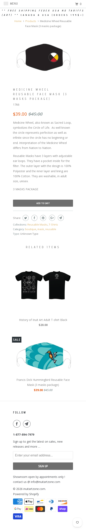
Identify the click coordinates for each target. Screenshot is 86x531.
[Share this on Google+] (51, 218)
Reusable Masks (37, 224)
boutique (30, 229)
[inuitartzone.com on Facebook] (17, 424)
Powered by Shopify (26, 494)
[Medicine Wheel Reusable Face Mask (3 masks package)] (43, 56)
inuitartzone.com (34, 489)
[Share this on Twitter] (25, 218)
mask (40, 229)
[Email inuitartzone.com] (27, 424)
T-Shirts (53, 224)
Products (30, 21)
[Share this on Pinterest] (42, 218)
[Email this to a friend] (60, 218)
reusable (50, 229)
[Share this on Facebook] (33, 218)
